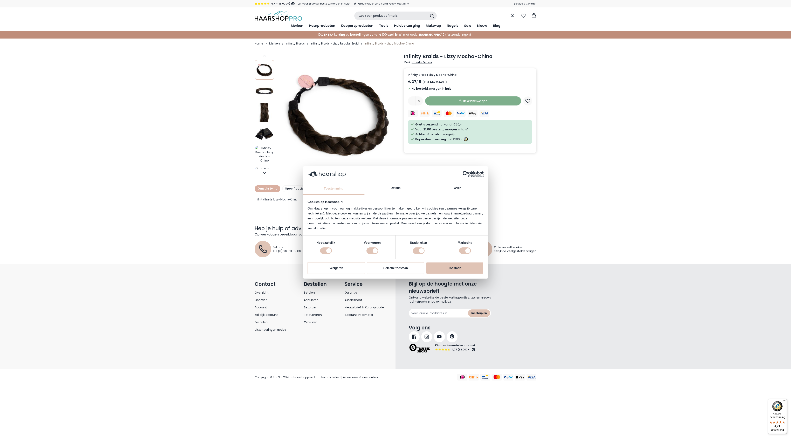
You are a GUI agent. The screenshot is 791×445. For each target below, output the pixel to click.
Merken (297, 25)
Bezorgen (310, 307)
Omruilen (310, 322)
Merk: (418, 62)
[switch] (372, 250)
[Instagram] (426, 336)
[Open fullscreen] (339, 114)
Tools (383, 25)
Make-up (433, 25)
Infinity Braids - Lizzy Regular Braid (335, 43)
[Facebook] (414, 336)
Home (259, 43)
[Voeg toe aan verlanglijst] (527, 100)
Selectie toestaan (395, 268)
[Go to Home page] (278, 16)
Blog (496, 25)
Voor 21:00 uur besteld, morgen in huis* (326, 3)
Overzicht (262, 292)
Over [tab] (457, 188)
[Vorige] (264, 55)
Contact (261, 300)
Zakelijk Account (266, 315)
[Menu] (784, 401)
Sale (467, 25)
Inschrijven (479, 313)
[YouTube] (439, 336)
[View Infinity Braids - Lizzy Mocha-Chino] (264, 70)
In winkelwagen (475, 101)
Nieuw (482, 25)
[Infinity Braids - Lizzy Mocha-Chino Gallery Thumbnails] (264, 114)
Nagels (452, 25)
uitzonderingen (459, 35)
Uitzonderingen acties (270, 330)
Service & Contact (525, 3)
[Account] (512, 15)
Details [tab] (396, 188)
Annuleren (311, 300)
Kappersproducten (357, 25)
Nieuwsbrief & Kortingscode (364, 307)
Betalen (309, 292)
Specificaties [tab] (295, 188)
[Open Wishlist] (523, 15)
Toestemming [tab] (333, 188)
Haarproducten (322, 25)
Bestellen (261, 322)
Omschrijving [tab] (267, 188)
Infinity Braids (295, 43)
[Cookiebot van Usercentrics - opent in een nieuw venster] (466, 174)
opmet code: (368, 35)
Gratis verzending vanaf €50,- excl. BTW (383, 3)
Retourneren (313, 315)
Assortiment (353, 300)
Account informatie (359, 315)
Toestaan (454, 268)
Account (261, 307)
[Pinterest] (452, 336)
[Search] (432, 16)
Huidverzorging (407, 25)
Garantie (351, 292)
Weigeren (336, 268)
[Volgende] (264, 172)
